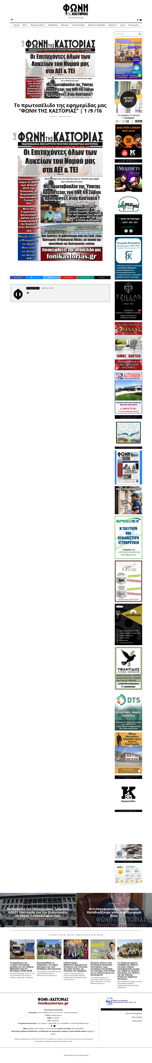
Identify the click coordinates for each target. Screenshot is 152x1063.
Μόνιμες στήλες (37, 25)
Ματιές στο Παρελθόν (96, 25)
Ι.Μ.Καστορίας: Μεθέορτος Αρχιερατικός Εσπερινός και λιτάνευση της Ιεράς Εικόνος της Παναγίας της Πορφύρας (75, 966)
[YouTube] (140, 20)
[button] (139, 33)
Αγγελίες (112, 25)
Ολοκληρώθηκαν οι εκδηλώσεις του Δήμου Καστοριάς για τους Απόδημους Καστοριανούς (49, 965)
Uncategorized (65, 116)
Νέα (24, 25)
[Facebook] (138, 20)
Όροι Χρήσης (137, 1017)
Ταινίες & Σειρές (78, 25)
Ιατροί (122, 25)
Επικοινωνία (133, 25)
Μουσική (64, 25)
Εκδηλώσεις (53, 25)
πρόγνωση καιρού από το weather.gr (128, 883)
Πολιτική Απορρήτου (133, 1013)
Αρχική (16, 25)
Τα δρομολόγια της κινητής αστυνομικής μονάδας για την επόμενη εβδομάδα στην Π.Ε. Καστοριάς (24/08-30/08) (22, 966)
